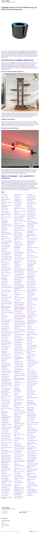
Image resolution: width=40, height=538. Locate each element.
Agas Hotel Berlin (4, 446)
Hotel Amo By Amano (5, 330)
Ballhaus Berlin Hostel (18, 194)
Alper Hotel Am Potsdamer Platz (6, 397)
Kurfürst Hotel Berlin (31, 419)
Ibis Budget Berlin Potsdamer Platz (6, 386)
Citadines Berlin (4, 473)
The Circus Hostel (17, 260)
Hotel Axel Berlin (17, 384)
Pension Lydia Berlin (31, 308)
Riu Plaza (16, 431)
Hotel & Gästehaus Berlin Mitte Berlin (32, 444)
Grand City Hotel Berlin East (32, 376)
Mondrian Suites (30, 400)
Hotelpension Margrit (31, 452)
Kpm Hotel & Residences (6, 251)
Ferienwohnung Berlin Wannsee (31, 474)
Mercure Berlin (4, 444)
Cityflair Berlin (16, 485)
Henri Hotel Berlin (4, 348)
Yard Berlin (29, 425)
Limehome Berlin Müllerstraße (20, 412)
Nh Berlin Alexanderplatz (6, 455)
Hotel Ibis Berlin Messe (18, 319)
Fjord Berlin (29, 366)
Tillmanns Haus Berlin (18, 349)
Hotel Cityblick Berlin (18, 402)
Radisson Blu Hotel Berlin (6, 460)
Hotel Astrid (16, 296)
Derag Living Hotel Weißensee (20, 323)
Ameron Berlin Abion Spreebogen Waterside (18, 358)
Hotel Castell (3, 315)
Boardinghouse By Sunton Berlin (32, 236)
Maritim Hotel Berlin (5, 208)
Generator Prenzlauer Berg (6, 442)
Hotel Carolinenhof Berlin (19, 353)
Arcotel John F (17, 387)
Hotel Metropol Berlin (31, 252)
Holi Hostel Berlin (30, 389)
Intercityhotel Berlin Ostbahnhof (18, 263)
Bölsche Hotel (29, 350)
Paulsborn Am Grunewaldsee (19, 277)
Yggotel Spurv (29, 249)
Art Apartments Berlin (31, 221)
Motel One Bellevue (5, 355)
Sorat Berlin (29, 396)
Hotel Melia (16, 440)
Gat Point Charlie (4, 282)
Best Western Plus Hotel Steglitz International (31, 415)
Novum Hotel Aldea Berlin (6, 258)
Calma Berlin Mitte (4, 316)
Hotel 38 (15, 385)
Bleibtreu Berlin (30, 338)
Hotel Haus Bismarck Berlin (32, 373)
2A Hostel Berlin (4, 338)
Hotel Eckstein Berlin (5, 422)
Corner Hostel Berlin (18, 313)
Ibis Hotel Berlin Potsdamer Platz (19, 435)
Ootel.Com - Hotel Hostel (32, 229)
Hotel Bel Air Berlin (30, 442)
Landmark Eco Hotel (31, 360)
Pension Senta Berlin (31, 332)
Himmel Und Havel (17, 228)
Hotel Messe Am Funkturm (19, 410)
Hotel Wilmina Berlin (5, 368)
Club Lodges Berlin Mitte (19, 271)
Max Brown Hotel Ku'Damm (19, 339)
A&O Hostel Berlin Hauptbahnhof (4, 295)
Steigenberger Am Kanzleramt (7, 225)
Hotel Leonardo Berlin (5, 398)
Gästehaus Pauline (17, 279)
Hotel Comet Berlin (17, 481)
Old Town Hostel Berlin (31, 208)
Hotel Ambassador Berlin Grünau (19, 239)
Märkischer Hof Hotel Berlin (32, 271)
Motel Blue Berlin (4, 421)
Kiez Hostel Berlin (17, 203)
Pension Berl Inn (17, 409)
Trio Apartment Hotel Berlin (19, 423)
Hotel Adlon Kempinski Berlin (19, 321)
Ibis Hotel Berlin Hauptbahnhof (7, 451)
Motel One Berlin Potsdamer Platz (6, 260)
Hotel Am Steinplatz (5, 494)
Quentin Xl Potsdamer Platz (6, 253)
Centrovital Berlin (4, 229)
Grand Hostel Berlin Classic (6, 468)
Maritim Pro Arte (17, 429)
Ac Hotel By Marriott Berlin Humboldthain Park (6, 417)
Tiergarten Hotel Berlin (31, 437)
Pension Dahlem (30, 267)
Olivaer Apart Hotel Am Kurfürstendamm (18, 494)
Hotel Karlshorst (4, 236)
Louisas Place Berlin (31, 413)
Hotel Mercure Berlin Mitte (6, 484)
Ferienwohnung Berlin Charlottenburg (18, 237)
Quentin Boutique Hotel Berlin (20, 326)
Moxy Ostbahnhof (17, 205)
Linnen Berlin (16, 266)
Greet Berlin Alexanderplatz (6, 342)
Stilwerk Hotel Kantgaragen (6, 383)
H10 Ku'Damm (16, 249)
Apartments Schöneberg (32, 263)
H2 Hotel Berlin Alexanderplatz (4, 352)
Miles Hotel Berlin (30, 358)
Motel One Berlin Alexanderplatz (4, 222)
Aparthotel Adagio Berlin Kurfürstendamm (6, 243)
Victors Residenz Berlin (5, 389)
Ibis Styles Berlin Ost (31, 479)
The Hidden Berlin (30, 216)
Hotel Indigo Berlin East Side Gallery (19, 231)
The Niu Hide (3, 265)
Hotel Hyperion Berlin (18, 368)
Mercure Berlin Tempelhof (19, 334)
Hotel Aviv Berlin (30, 342)
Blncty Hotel (16, 405)
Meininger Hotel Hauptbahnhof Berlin (31, 242)
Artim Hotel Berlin (4, 394)
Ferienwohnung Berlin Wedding (31, 357)
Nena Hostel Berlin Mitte (19, 272)
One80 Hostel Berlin (5, 275)
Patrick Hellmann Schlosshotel (20, 350)
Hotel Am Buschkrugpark (19, 304)
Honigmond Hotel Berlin (31, 384)
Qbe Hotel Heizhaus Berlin (19, 297)
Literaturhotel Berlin (5, 407)
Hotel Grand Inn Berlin (18, 284)
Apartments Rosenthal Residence (31, 467)
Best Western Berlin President (33, 299)
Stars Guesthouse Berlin (31, 345)
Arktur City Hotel (17, 484)
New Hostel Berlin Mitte (5, 285)
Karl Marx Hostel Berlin (31, 284)
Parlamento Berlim (17, 294)
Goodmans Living (4, 405)
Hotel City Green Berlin (5, 267)
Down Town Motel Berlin (31, 477)
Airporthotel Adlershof (5, 428)
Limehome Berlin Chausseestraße (17, 417)
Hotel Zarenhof (17, 473)
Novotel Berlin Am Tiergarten (7, 427)
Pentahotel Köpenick (5, 212)
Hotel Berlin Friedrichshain (32, 492)
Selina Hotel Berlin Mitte (31, 289)
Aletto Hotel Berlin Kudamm (19, 471)
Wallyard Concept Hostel (6, 458)
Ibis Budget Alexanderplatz (19, 459)
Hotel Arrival (29, 340)
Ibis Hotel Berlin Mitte (5, 470)
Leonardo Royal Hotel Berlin (6, 320)
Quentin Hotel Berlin (5, 270)
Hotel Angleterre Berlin (18, 361)
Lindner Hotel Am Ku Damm (19, 448)
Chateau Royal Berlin (5, 211)
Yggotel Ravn (3, 227)
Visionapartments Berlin (5, 334)
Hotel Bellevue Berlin (5, 369)
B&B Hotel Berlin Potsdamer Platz (6, 304)
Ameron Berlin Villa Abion (6, 245)
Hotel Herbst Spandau (31, 417)
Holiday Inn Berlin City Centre (32, 378)
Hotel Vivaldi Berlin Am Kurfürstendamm (31, 461)
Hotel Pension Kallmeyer (19, 244)
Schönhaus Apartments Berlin (32, 450)
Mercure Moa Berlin (5, 464)
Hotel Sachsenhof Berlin (6, 456)
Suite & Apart (29, 301)
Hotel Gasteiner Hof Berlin (32, 424)
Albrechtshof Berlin (5, 337)
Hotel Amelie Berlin (5, 374)
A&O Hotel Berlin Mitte (5, 438)
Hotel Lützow (4, 276)
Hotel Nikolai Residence (5, 490)
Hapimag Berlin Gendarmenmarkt (17, 427)
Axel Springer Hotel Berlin (32, 440)
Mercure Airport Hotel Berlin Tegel (6, 448)
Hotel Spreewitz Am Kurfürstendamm (31, 410)
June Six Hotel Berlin (5, 247)
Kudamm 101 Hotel (30, 370)
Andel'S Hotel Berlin (5, 478)
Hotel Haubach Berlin (31, 211)
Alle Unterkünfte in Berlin (6, 520)
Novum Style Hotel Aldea (32, 346)
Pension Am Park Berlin (31, 281)
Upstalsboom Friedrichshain (32, 381)
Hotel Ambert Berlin (30, 202)
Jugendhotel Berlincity (31, 210)
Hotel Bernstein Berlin (18, 497)
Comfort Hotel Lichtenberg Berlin (19, 376)
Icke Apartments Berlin (18, 364)
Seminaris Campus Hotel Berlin (20, 211)
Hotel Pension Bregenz (18, 425)
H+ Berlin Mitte (17, 437)
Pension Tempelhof (5, 492)
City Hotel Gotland (17, 336)
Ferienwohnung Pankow (31, 458)
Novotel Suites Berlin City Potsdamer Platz (6, 462)
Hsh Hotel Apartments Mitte (19, 373)
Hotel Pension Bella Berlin (32, 298)
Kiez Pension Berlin (30, 295)
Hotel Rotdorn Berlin (5, 435)
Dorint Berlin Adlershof (31, 329)
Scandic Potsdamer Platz (6, 388)
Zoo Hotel (29, 324)
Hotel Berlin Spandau (31, 489)
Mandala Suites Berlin (5, 403)
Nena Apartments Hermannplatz (17, 200)
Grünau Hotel (16, 432)
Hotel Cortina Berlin (18, 450)
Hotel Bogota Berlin (30, 482)
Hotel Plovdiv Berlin (18, 352)
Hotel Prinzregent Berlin (31, 476)
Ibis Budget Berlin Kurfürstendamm (4, 466)
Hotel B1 (15, 442)
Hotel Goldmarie (4, 248)
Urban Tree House (30, 285)
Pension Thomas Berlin (31, 196)
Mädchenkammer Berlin (18, 487)
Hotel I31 (28, 368)
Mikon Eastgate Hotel (18, 254)
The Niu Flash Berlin (5, 326)
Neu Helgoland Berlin (5, 419)
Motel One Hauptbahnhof (32, 363)
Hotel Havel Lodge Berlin (32, 203)
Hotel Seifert (29, 328)
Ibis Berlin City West (18, 445)
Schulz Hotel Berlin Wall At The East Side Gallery (6, 380)
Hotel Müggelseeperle (18, 281)
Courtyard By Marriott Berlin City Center (6, 482)
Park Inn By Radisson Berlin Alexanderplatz (19, 288)
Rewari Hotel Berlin (5, 430)
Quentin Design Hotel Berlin (6, 241)
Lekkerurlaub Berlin (30, 312)
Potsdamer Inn (4, 284)
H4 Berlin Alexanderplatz (19, 252)
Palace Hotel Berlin (17, 257)
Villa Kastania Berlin (18, 398)
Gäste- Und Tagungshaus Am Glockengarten (32, 291)
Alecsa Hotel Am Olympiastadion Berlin (31, 402)
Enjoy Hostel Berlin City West (19, 315)
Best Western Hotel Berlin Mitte (6, 218)
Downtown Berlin (30, 407)
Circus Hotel (29, 245)
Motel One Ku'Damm (5, 255)
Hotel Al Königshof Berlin (19, 491)
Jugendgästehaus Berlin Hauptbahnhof (31, 448)
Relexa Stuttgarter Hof (31, 391)
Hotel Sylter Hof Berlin (31, 218)
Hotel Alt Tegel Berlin (31, 379)
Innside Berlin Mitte (17, 268)
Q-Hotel (28, 254)
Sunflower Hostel (4, 431)
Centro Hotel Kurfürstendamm (20, 269)
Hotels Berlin (6, 1)
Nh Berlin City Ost (4, 450)
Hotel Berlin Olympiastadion (32, 490)
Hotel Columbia (17, 453)
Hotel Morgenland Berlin (6, 363)
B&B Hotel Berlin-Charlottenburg (30, 270)
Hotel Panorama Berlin (5, 402)
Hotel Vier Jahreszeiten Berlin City (7, 409)
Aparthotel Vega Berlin (31, 293)
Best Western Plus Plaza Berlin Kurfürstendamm (6, 307)
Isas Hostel (29, 219)
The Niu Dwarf (4, 194)
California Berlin (30, 386)
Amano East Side (4, 209)
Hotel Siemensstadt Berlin (32, 464)
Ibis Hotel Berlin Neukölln (31, 261)
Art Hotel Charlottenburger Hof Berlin (6, 425)
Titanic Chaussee (17, 299)
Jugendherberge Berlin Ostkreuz (5, 200)
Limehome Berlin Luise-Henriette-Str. (5, 329)
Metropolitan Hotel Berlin (6, 486)
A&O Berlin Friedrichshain (6, 224)
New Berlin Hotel (17, 301)
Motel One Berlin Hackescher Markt (19, 221)
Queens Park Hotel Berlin (6, 475)
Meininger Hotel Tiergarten (19, 225)
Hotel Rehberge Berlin (31, 197)
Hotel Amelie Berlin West (32, 314)
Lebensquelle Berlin (18, 451)
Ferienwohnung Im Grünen (19, 407)
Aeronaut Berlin (17, 197)
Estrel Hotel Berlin (4, 349)
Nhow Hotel (3, 203)
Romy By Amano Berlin (18, 305)
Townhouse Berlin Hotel (18, 482)
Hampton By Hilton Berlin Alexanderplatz (6, 366)
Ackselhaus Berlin (17, 337)
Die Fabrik (29, 481)
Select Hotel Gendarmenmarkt (4, 414)
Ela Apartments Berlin (31, 337)
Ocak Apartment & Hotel (31, 320)
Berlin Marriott (17, 464)
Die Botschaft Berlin (31, 279)
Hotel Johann (16, 212)
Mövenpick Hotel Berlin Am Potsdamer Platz (32, 323)
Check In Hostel (30, 228)
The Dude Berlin (4, 453)
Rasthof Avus (29, 309)
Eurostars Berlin (4, 219)
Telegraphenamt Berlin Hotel (32, 430)
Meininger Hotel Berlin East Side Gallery (6, 206)
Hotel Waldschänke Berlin (32, 457)
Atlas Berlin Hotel (30, 411)
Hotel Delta (16, 381)
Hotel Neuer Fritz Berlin (5, 310)
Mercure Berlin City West (19, 465)
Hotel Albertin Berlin (5, 376)
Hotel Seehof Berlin (18, 347)
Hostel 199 (16, 393)
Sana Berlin (16, 359)
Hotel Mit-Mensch (30, 224)
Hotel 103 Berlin (17, 328)
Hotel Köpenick (30, 495)
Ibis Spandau (3, 360)
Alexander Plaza (30, 244)
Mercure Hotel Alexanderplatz (33, 422)
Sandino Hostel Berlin (31, 348)
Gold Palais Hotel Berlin (5, 335)
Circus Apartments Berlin (32, 304)
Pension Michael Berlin (31, 287)
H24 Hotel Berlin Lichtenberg (6, 332)
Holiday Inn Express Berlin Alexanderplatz (19, 490)
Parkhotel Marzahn (5, 340)
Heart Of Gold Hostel (31, 213)
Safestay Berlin (17, 196)
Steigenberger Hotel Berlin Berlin (32, 405)
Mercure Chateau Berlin (18, 476)
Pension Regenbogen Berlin (32, 469)
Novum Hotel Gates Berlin (6, 433)
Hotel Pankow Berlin (18, 276)
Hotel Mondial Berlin (5, 321)
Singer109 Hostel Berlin (5, 290)
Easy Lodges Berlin (5, 324)
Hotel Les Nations (17, 391)
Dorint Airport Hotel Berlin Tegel (32, 335)
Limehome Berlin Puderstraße (33, 362)
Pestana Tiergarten (30, 226)
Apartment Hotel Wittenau (19, 285)
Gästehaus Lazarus (30, 446)
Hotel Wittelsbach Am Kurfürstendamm (31, 277)
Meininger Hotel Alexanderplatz (17, 390)
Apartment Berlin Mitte (18, 310)
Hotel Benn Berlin (30, 273)
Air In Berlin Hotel (30, 421)
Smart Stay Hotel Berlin (5, 346)
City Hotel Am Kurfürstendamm (17, 421)
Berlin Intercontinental (31, 394)
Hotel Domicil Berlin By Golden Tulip (7, 234)
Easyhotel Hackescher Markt (32, 463)
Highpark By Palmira (18, 232)
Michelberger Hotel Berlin (6, 354)
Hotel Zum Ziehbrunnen (18, 363)
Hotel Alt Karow (30, 433)
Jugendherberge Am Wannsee (20, 446)
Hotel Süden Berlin (17, 311)
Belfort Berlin (29, 306)
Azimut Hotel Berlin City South (20, 331)
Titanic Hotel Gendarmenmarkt (4, 412)
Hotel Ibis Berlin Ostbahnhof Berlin (32, 398)
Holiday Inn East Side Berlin (19, 302)
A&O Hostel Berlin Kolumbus (6, 256)
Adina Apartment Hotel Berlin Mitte (19, 291)
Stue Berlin (3, 471)
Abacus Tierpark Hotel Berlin (19, 216)
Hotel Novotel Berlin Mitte (6, 302)
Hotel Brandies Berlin (5, 262)
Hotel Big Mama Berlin (5, 489)
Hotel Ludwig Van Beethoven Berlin (19, 462)
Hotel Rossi (3, 250)
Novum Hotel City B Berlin (19, 455)
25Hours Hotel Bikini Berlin (6, 357)
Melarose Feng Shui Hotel (32, 383)
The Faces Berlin (17, 282)
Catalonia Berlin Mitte (5, 264)
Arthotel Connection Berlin (32, 453)
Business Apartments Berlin (32, 238)
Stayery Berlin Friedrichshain (6, 371)
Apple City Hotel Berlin (5, 436)
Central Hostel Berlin (18, 344)
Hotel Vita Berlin (17, 241)
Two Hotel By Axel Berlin (32, 432)
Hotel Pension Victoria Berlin (32, 485)
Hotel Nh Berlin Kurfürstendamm (4, 279)
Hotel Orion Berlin (30, 435)
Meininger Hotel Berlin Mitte (6, 269)
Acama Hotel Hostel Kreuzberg (18, 372)
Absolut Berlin (29, 388)
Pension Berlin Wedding (18, 396)
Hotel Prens (29, 326)
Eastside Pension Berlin (31, 275)
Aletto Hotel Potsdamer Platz (7, 202)
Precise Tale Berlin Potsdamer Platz (7, 313)
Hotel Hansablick (30, 207)
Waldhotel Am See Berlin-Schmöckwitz (6, 344)
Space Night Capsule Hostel (19, 226)
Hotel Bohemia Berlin (18, 342)
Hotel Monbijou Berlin (18, 243)
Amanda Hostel (30, 303)
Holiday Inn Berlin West (18, 382)
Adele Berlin (29, 296)
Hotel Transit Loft (4, 476)
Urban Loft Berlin (4, 196)
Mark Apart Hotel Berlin (18, 217)
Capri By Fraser (4, 487)
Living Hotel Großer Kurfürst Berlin (19, 470)
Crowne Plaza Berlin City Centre (6, 239)
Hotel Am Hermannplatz (5, 373)
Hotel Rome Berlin (17, 458)
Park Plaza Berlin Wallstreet (19, 258)
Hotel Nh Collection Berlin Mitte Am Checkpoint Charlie (19, 379)
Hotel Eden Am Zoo (18, 223)
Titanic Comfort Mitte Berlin (19, 329)
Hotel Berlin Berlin (4, 197)
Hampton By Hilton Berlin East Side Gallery (7, 498)
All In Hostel (16, 332)
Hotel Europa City (4, 281)
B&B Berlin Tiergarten (18, 202)
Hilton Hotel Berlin (4, 298)
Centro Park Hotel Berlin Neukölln (19, 479)
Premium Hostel (4, 495)
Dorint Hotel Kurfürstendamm (32, 223)
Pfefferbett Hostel (5, 309)
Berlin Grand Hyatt (30, 392)
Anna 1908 (3, 230)
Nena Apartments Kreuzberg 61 (6, 288)
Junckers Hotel (30, 331)
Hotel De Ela (29, 343)
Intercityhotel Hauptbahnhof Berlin (32, 258)
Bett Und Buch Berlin (31, 354)
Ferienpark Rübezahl (18, 345)
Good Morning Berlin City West (6, 273)
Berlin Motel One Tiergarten (32, 247)
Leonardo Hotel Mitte (31, 484)
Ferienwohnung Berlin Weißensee (31, 471)
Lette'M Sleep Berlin (18, 404)
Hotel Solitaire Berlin (31, 233)
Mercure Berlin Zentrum (18, 496)
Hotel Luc (16, 467)
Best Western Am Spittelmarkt (20, 214)
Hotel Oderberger (4, 358)
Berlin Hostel (29, 493)
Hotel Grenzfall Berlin (5, 400)
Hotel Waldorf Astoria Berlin (6, 297)
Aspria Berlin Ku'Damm (18, 219)
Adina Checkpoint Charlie (19, 438)
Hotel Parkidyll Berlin (31, 282)
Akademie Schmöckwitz (31, 375)
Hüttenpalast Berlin (17, 264)
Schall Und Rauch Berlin (18, 234)
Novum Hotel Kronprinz (31, 429)
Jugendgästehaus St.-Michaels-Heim (31, 265)
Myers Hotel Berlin (4, 391)
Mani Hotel (16, 395)
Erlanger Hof (29, 205)
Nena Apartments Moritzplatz (20, 316)
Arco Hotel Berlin (30, 438)
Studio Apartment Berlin (31, 215)
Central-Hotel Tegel (31, 259)
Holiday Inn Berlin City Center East (6, 440)
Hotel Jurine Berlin (30, 255)
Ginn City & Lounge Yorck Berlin (6, 292)
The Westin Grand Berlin (19, 318)
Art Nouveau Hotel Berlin (19, 274)
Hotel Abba (29, 487)
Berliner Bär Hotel (17, 419)
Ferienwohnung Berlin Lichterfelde (31, 317)
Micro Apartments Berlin (31, 239)
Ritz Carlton (3, 318)
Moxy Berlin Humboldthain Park (6, 215)
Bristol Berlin (16, 292)
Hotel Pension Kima (18, 255)
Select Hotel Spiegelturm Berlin (19, 400)
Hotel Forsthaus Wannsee (32, 371)
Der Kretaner (16, 355)
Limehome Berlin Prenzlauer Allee (19, 209)
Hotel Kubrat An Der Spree (6, 382)
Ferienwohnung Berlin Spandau (18, 414)
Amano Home (16, 250)
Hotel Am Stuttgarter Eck (19, 369)
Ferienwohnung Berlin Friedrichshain (31, 200)
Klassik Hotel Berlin (30, 318)
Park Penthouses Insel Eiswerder (31, 352)
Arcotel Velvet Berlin (5, 377)
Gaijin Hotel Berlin (17, 207)
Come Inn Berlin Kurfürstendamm (17, 247)
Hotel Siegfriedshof (18, 340)
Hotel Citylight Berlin (5, 480)
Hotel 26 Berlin (4, 362)
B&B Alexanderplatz (5, 323)
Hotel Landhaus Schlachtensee (30, 232)
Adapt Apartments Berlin (6, 392)
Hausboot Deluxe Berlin (31, 311)
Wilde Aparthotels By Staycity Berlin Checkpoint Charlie (20, 308)
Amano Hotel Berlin (5, 300)
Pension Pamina (30, 250)
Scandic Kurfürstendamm (19, 366)
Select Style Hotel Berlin (19, 324)
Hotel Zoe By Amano (5, 232)
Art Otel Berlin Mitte (31, 365)
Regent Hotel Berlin (18, 456)
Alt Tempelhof (29, 194)
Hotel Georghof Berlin (31, 455)
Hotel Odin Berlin (30, 427)
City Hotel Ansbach (17, 475)
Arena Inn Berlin (17, 443)
